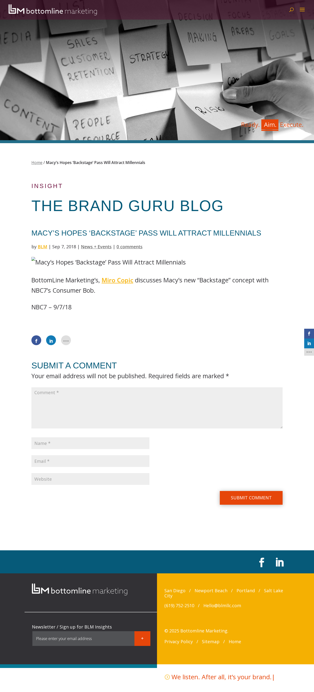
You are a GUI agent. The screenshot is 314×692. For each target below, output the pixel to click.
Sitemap (211, 641)
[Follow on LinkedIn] (279, 562)
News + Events (96, 247)
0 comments (130, 247)
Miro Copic (117, 280)
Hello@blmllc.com (222, 605)
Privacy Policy (178, 641)
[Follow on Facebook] (261, 562)
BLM (42, 247)
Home (36, 162)
